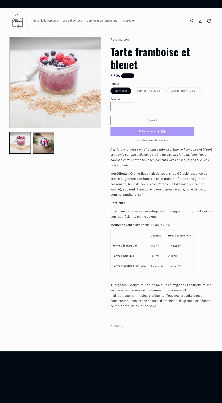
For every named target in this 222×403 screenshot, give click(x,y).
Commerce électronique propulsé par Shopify (56, 395)
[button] (192, 21)
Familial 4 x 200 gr (151, 91)
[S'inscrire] (141, 370)
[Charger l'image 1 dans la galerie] (20, 143)
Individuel (122, 91)
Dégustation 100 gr (186, 91)
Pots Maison (25, 395)
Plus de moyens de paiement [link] (152, 140)
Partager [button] (119, 326)
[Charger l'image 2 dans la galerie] (43, 143)
